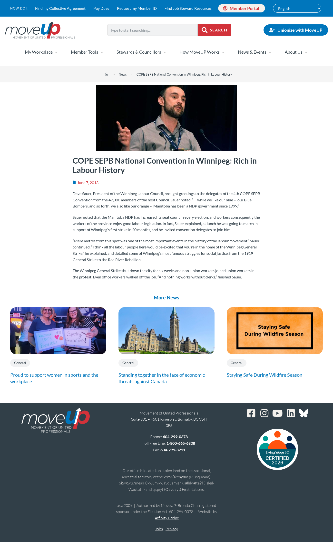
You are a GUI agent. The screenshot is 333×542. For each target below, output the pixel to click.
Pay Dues (101, 8)
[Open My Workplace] (56, 52)
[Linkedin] (290, 413)
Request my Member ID (137, 8)
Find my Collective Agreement (60, 8)
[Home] (106, 74)
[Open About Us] (306, 52)
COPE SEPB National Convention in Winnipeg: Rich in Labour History (184, 74)
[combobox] (153, 30)
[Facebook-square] (251, 413)
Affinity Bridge (167, 517)
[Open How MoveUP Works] (223, 52)
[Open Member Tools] (101, 52)
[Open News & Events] (270, 52)
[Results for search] (153, 38)
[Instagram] (264, 413)
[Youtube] (277, 413)
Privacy (172, 528)
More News (166, 297)
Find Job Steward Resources (188, 8)
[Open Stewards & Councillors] (164, 52)
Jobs (159, 528)
